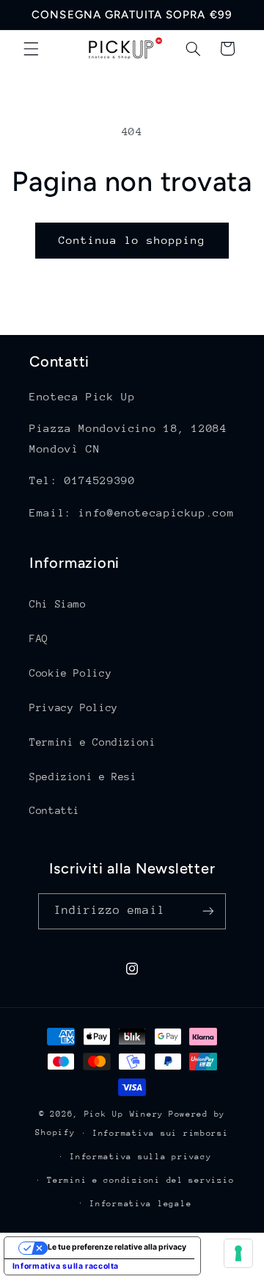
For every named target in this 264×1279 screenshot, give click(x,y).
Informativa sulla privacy (140, 1156)
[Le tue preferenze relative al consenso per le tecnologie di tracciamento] (238, 1253)
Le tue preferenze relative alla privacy (117, 1247)
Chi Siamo (58, 604)
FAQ (38, 638)
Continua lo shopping (132, 240)
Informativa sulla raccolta (65, 1266)
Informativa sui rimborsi (160, 1133)
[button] (31, 48)
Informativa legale (140, 1203)
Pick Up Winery (124, 1114)
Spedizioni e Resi (83, 776)
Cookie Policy (70, 673)
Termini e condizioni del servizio (140, 1180)
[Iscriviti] (208, 911)
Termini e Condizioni (92, 742)
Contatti (54, 810)
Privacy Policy (73, 707)
